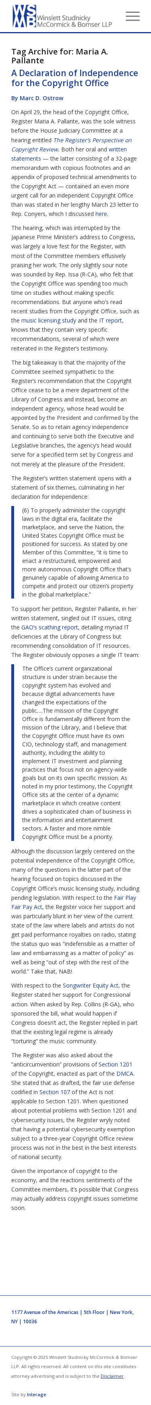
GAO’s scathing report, (50, 627)
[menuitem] (129, 16)
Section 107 (54, 1092)
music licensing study (48, 320)
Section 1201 (115, 1064)
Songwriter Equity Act (90, 985)
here (101, 214)
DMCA (124, 1073)
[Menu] (129, 16)
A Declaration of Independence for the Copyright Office (74, 78)
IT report (110, 320)
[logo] (62, 16)
